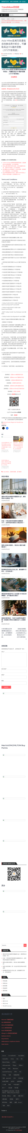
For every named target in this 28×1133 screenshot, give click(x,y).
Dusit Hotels (4, 1044)
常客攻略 (5, 981)
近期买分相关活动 (16, 383)
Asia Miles (21, 1055)
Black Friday (6, 1062)
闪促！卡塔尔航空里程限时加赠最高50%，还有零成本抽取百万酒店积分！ (13, 521)
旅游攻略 (5, 985)
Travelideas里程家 (10, 7)
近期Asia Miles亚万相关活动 (16, 388)
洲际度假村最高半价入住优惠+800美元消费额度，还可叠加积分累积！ (13, 594)
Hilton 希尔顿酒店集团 (7, 1025)
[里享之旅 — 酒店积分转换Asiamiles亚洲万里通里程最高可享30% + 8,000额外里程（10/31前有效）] (18, 439)
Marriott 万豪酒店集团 (7, 1019)
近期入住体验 (16, 391)
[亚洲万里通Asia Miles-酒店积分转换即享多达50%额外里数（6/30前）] (6, 457)
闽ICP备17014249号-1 (7, 1117)
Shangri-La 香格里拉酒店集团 (9, 1033)
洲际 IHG (20, 1096)
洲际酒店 (4, 1099)
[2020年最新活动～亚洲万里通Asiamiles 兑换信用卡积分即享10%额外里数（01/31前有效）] (6, 439)
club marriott (6, 1065)
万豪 (9, 1075)
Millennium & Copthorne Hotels (10, 1041)
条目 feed (5, 1001)
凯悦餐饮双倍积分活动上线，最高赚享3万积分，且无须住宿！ (14, 570)
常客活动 (16, 53)
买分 (14, 1078)
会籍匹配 (19, 1081)
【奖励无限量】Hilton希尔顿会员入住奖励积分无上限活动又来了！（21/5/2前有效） (21, 633)
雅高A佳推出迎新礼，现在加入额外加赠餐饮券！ (13, 546)
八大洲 (4, 1084)
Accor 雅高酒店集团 (6, 1027)
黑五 (8, 1105)
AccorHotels (12, 1055)
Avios (12, 1059)
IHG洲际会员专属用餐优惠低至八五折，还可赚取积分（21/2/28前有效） (6, 633)
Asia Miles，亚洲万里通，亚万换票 (12, 471)
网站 (2, 680)
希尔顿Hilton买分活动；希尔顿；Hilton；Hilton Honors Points (11, 1091)
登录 (4, 998)
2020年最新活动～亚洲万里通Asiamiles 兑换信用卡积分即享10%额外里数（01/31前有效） (6, 445)
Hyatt (4, 1068)
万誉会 (4, 1075)
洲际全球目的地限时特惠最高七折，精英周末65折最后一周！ (13, 497)
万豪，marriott (6, 1078)
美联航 (11, 1099)
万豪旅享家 (16, 1075)
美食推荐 (5, 988)
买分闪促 (20, 1078)
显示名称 (4, 669)
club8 (14, 1062)
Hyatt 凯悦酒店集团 (6, 1030)
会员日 (12, 1081)
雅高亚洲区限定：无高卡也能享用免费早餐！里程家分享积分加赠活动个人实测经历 (13, 620)
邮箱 (3, 674)
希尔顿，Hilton (6, 1096)
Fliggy (14, 1065)
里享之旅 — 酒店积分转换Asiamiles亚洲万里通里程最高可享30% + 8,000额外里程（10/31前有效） (18, 445)
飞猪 (3, 1105)
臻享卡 (17, 1099)
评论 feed (5, 1003)
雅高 (11, 1102)
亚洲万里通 (5, 1081)
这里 (16, 100)
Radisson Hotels (6, 1036)
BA (22, 1059)
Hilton (21, 1065)
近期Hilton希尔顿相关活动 (17, 385)
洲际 (14, 1096)
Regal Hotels (5, 1038)
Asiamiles (5, 1059)
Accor (4, 1055)
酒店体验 (5, 990)
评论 (3, 651)
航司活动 (4, 1102)
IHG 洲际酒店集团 (6, 1022)
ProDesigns (18, 1130)
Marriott (15, 1068)
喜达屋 (10, 1088)
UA (20, 1071)
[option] (18, 1)
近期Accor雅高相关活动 (17, 374)
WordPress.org (7, 1006)
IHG (9, 1068)
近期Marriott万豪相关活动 (17, 377)
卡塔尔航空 (16, 1084)
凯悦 (9, 1084)
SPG (15, 1071)
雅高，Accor (18, 1102)
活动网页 (14, 77)
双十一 (4, 1088)
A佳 (17, 1059)
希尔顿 (16, 1088)
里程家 (13, 394)
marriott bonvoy (7, 1071)
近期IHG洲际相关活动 (16, 380)
